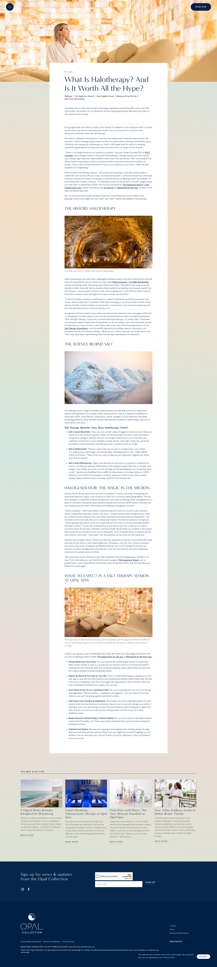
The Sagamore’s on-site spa (110, 656)
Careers (173, 925)
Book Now (201, 7)
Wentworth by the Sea (127, 96)
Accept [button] (203, 957)
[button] (10, 7)
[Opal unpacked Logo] (108, 7)
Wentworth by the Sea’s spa (139, 656)
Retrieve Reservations (179, 933)
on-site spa (109, 187)
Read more (27, 835)
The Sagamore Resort (84, 96)
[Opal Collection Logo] (94, 923)
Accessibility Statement (31, 941)
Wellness (68, 96)
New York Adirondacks (75, 99)
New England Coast (105, 96)
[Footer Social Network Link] (23, 889)
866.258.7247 (176, 941)
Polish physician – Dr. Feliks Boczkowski (130, 282)
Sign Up (150, 882)
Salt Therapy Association (76, 328)
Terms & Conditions (51, 941)
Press (172, 929)
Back (71, 72)
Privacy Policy (68, 941)
